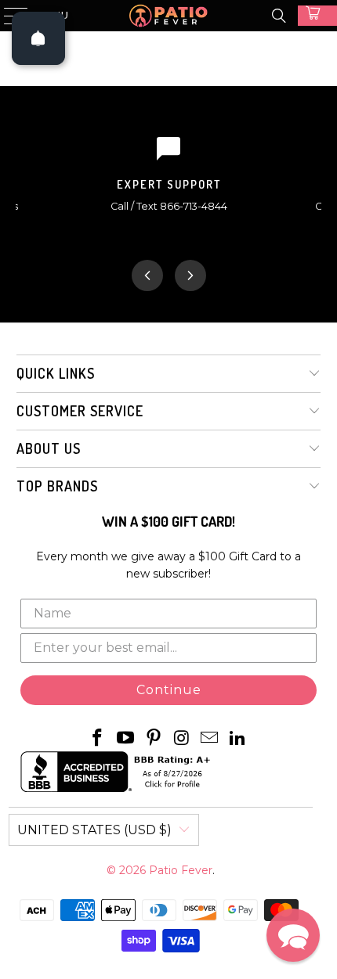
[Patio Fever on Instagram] (182, 739)
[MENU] (8, 15)
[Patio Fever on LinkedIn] (237, 739)
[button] (293, 935)
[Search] (279, 15)
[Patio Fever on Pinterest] (153, 739)
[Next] (190, 275)
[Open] (38, 38)
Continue (168, 689)
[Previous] (147, 275)
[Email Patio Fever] (210, 739)
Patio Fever (180, 870)
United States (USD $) (94, 829)
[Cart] (317, 15)
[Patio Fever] (169, 15)
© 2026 (128, 870)
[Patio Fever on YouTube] (126, 739)
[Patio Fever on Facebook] (98, 739)
